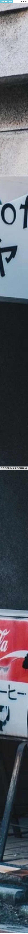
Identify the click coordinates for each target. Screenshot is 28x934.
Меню (25, 1)
